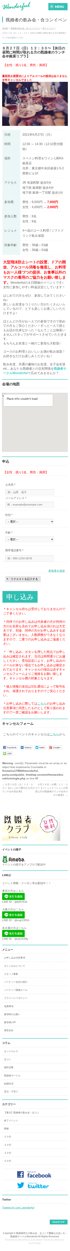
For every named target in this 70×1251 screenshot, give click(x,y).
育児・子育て (11, 1091)
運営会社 (8, 1030)
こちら (42, 703)
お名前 (10, 484)
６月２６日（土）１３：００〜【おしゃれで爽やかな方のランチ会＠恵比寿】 (18, 788)
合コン (7, 1059)
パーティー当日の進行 (15, 982)
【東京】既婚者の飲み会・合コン (21, 1112)
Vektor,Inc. (59, 1239)
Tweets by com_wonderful (18, 1207)
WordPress (24, 1239)
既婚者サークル (12, 1075)
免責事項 (8, 1006)
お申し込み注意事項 (14, 957)
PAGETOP (58, 1222)
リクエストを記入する (24, 578)
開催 (6, 1128)
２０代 (7, 1136)
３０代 (7, 1145)
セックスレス (11, 1051)
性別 (8, 514)
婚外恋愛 (8, 1067)
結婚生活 (8, 1083)
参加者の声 (10, 1022)
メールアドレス (15, 498)
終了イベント (11, 1120)
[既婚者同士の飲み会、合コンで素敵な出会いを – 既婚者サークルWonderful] (16, 6)
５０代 (7, 1161)
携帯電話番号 (14, 550)
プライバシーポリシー (15, 998)
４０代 (7, 1153)
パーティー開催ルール (15, 990)
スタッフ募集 (11, 974)
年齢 (8, 532)
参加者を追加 (56, 570)
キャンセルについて (14, 966)
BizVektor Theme (42, 1239)
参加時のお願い (12, 1014)
